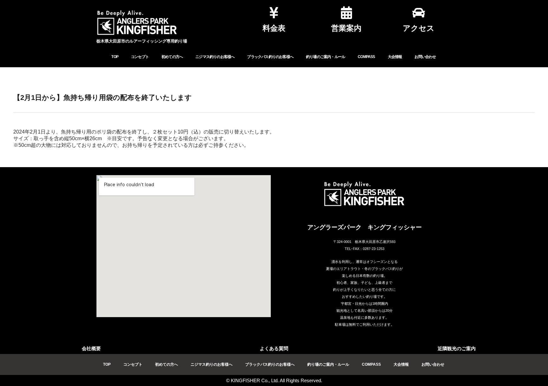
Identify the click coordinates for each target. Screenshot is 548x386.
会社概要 (91, 348)
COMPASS (366, 57)
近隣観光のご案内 (457, 348)
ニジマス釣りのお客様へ (214, 57)
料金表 (274, 28)
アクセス (418, 28)
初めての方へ (172, 57)
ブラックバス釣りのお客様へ (270, 57)
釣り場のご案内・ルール (325, 57)
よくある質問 (274, 348)
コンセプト (140, 57)
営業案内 (346, 28)
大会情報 (395, 57)
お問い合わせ (425, 57)
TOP (114, 57)
